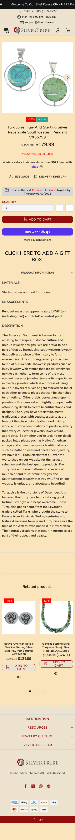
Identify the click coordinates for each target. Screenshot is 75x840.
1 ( (45, 11)
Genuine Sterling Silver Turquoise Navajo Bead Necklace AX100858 (56, 647)
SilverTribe (31, 30)
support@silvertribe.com (40, 22)
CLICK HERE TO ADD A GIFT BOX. (37, 256)
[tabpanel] (19, 642)
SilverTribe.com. (30, 773)
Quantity (9, 202)
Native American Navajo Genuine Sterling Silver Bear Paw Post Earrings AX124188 (19, 649)
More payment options (37, 240)
